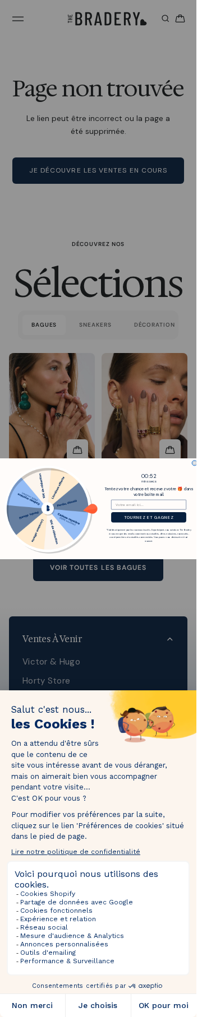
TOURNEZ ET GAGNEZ (148, 517)
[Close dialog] (194, 462)
